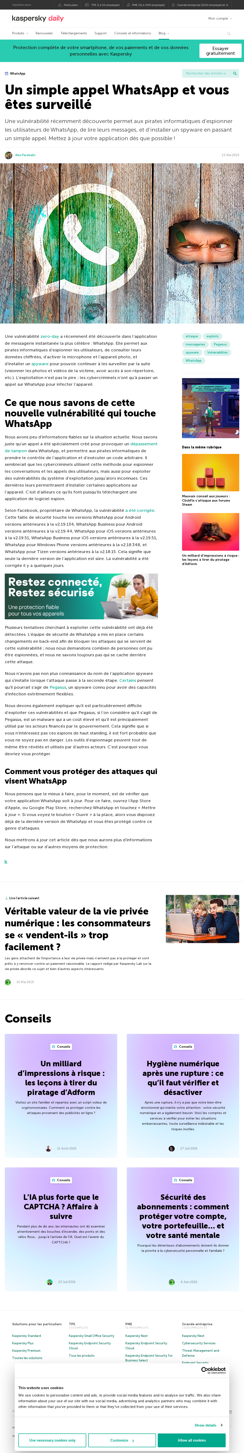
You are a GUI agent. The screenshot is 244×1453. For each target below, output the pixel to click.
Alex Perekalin (25, 155)
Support (101, 33)
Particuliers (71, 5)
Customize (119, 1440)
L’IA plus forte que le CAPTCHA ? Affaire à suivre (61, 1207)
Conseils (63, 1046)
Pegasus (58, 687)
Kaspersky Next (136, 1336)
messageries (195, 344)
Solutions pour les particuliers (37, 1324)
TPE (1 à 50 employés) (105, 5)
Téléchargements (74, 33)
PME (128, 1324)
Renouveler (44, 33)
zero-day (50, 336)
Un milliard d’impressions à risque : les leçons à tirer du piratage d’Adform (210, 560)
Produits (18, 33)
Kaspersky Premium (26, 1350)
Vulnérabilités (217, 352)
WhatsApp (17, 73)
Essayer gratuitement (220, 51)
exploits (213, 336)
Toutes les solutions (27, 1358)
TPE (72, 1324)
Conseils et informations (132, 33)
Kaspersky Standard (26, 1336)
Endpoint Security (195, 1363)
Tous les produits (82, 1355)
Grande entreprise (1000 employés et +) (202, 5)
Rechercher (235, 73)
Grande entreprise (197, 1324)
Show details (205, 1425)
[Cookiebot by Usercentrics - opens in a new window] (205, 1370)
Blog (162, 33)
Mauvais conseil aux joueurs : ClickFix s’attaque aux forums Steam (206, 500)
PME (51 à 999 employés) (148, 5)
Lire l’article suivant (24, 898)
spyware (40, 363)
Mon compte (218, 18)
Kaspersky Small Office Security (91, 1336)
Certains (127, 680)
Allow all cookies (192, 1440)
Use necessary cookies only (52, 1440)
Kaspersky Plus (23, 1343)
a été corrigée (139, 510)
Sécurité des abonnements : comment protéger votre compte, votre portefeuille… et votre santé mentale (183, 1216)
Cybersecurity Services (199, 1343)
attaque (192, 336)
